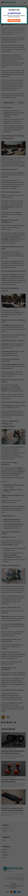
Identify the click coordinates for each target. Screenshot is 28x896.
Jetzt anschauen (14, 20)
